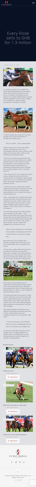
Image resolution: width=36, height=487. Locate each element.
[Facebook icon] (15, 480)
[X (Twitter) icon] (17, 480)
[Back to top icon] (18, 472)
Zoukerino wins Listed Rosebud (14, 434)
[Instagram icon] (21, 480)
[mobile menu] (33, 3)
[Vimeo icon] (19, 480)
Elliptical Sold (8, 371)
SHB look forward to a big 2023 (14, 405)
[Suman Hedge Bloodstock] (6, 2)
